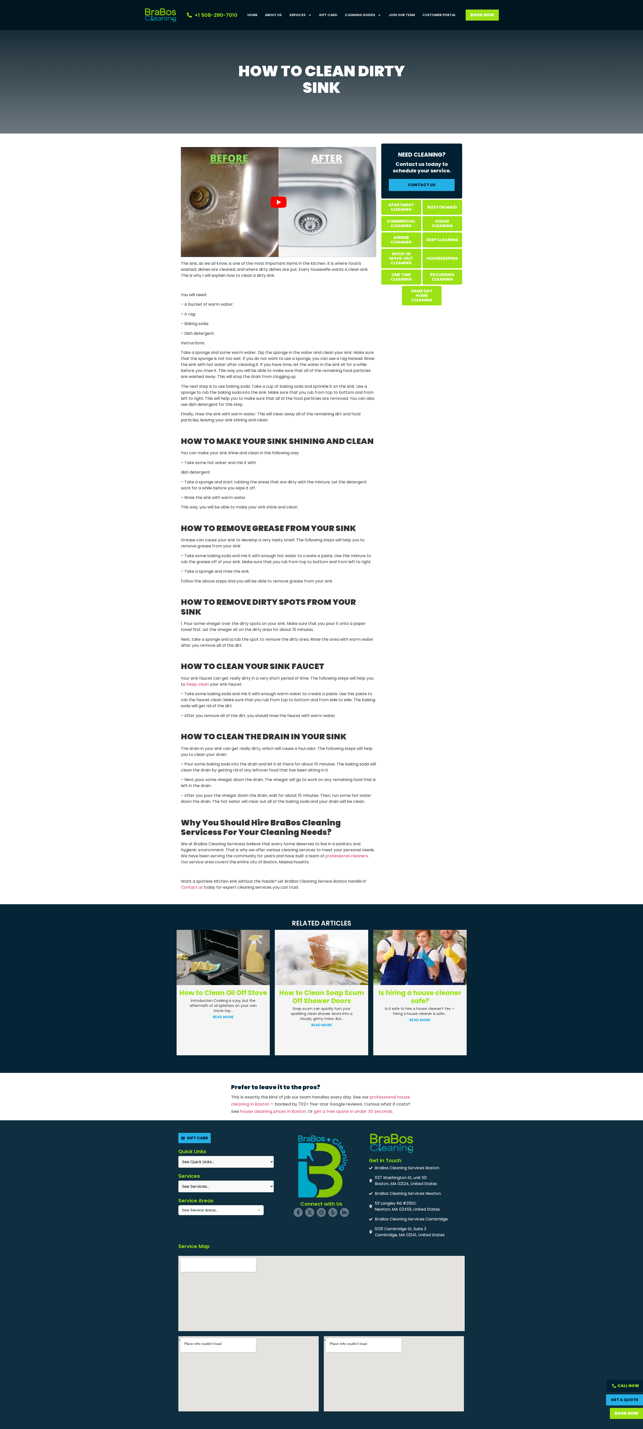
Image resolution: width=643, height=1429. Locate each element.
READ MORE (223, 1024)
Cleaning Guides (360, 15)
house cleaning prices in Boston (273, 1111)
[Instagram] (321, 1212)
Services (297, 15)
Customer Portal (439, 15)
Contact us (192, 887)
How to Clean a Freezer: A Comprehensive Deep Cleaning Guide (420, 1000)
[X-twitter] (309, 1212)
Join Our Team (402, 15)
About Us (273, 15)
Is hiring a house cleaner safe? (321, 996)
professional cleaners (346, 856)
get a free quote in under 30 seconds (353, 1111)
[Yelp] (332, 1212)
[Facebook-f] (298, 1212)
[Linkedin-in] (344, 1212)
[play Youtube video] (278, 202)
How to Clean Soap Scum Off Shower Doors (223, 996)
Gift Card (328, 15)
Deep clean (197, 684)
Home (252, 15)
